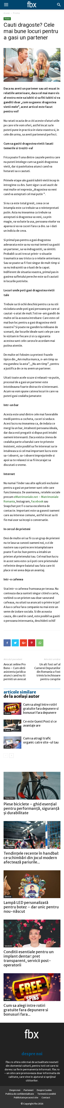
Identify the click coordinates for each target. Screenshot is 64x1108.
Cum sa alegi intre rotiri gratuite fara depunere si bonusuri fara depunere (41, 709)
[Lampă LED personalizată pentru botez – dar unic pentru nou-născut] (32, 884)
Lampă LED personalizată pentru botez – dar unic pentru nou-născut (31, 907)
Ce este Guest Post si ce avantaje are (40, 723)
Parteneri (28, 1090)
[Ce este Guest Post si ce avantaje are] (12, 726)
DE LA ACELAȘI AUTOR (21, 696)
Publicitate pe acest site (26, 1097)
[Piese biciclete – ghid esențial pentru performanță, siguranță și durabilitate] (32, 786)
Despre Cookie (44, 1090)
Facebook (37, 501)
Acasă (7, 13)
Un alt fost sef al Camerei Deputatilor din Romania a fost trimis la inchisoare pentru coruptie (47, 672)
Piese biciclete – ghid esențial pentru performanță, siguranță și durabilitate (31, 808)
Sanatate (8, 946)
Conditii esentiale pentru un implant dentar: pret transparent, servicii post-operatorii (29, 958)
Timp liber (9, 798)
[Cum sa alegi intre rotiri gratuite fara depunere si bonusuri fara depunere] (12, 709)
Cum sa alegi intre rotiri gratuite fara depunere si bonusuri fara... (26, 1010)
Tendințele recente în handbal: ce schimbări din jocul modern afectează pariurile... (31, 858)
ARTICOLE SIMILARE (20, 692)
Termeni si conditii (46, 1094)
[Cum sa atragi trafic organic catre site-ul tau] (12, 742)
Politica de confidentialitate (20, 1094)
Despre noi (14, 1090)
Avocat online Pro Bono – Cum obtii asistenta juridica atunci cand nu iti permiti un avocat (15, 672)
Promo (16, 13)
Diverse (8, 896)
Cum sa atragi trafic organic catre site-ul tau (40, 740)
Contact (46, 1097)
